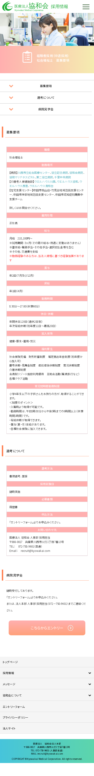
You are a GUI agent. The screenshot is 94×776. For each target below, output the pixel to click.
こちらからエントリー (47, 628)
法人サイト (9, 728)
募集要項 (46, 86)
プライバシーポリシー (15, 717)
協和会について (12, 695)
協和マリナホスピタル (22, 177)
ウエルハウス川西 (44, 181)
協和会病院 (76, 172)
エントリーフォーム (14, 707)
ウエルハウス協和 (67, 181)
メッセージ (9, 684)
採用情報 (8, 673)
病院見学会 (45, 109)
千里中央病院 (62, 177)
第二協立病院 (44, 177)
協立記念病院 (59, 172)
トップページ (10, 662)
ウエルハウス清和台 (41, 186)
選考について (46, 97)
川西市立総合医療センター (34, 172)
